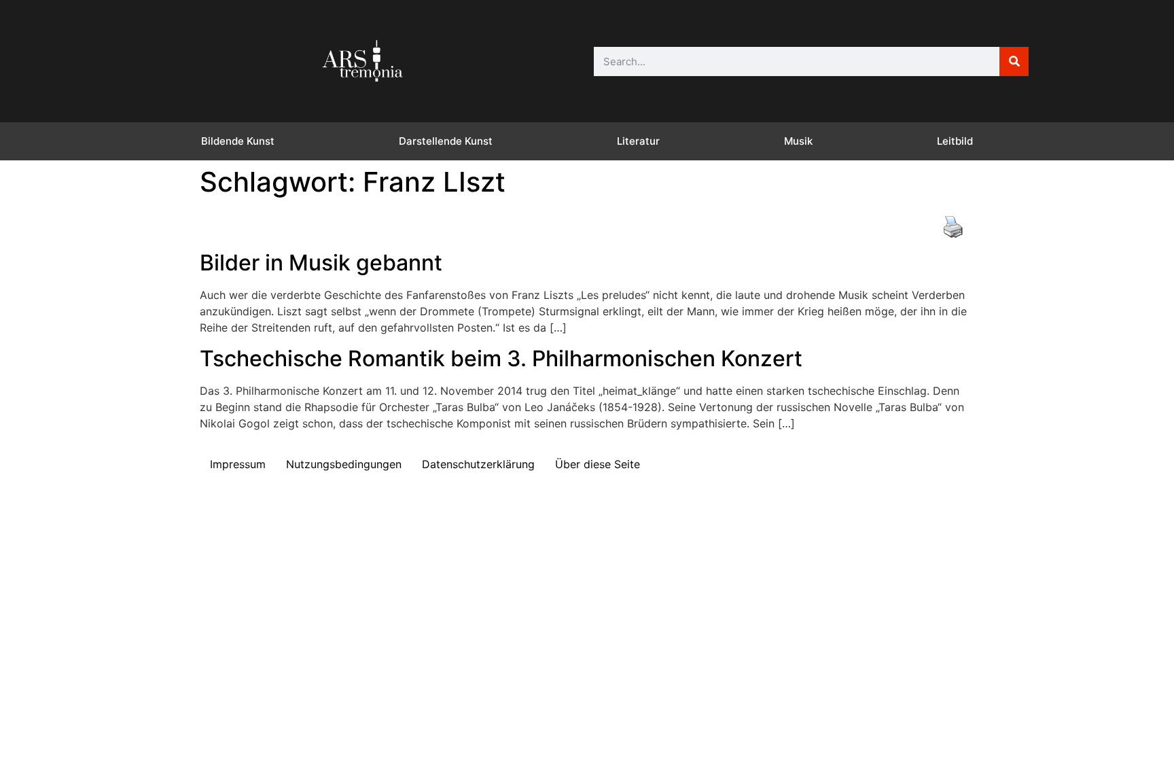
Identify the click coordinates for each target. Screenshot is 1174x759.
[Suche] (1014, 61)
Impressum (238, 464)
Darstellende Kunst (446, 141)
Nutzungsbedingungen (344, 464)
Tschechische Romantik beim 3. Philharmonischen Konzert (501, 358)
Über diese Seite (597, 464)
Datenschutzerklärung (478, 464)
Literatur (638, 141)
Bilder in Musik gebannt (321, 262)
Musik (798, 141)
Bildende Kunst (237, 141)
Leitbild (955, 141)
